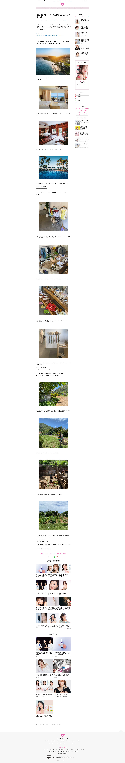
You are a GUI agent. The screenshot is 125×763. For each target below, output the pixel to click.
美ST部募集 (86, 0)
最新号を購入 (79, 84)
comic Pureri (82, 749)
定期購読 (79, 87)
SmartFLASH (72, 749)
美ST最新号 (59, 0)
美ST (56, 749)
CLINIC (81, 8)
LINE (79, 100)
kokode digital (76, 751)
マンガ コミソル (49, 751)
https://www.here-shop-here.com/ (43, 369)
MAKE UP (51, 8)
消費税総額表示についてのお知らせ (62, 753)
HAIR (57, 8)
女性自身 (68, 749)
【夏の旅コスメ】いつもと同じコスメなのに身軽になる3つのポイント (49, 35)
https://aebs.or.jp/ (72, 757)
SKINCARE (44, 8)
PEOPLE (62, 8)
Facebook (79, 102)
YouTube (79, 96)
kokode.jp (59, 751)
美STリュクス (70, 0)
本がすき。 (54, 751)
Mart (53, 749)
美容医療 (60, 743)
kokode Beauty (64, 751)
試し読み (85, 84)
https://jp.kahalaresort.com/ (41, 188)
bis (59, 749)
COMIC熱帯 (77, 749)
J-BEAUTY (54, 0)
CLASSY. (44, 749)
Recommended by (67, 628)
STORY (51, 749)
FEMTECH (69, 8)
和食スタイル (63, 749)
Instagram (79, 94)
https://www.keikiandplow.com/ (42, 541)
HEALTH (75, 8)
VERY (47, 749)
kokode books (70, 751)
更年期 (64, 743)
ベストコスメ (64, 0)
